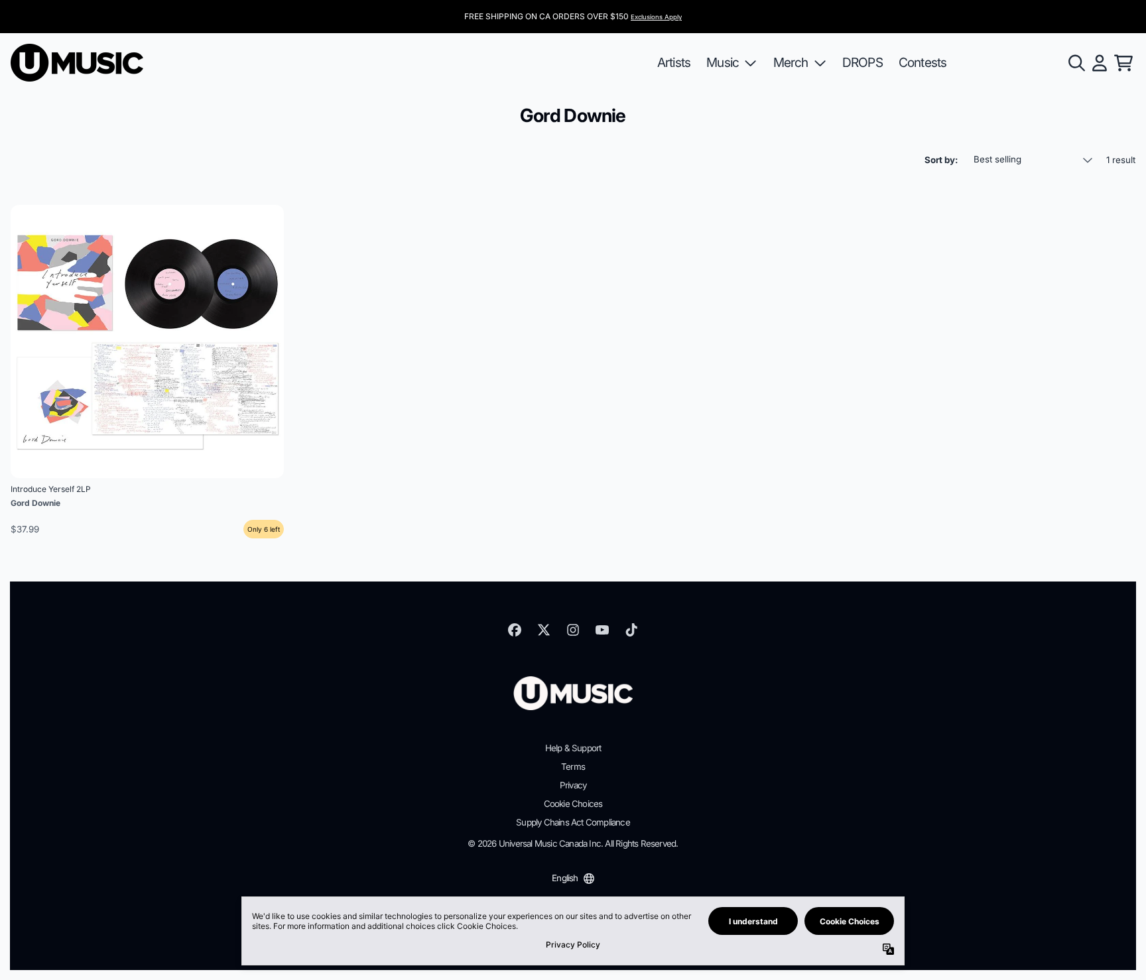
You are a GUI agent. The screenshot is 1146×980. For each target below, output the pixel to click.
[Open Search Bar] (1075, 63)
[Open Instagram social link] (573, 629)
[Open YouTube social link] (602, 629)
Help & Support (573, 748)
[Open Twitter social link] (543, 629)
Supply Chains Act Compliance (573, 822)
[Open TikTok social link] (631, 629)
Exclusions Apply (656, 17)
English (565, 878)
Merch (790, 62)
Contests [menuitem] (923, 62)
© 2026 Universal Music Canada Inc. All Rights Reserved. (573, 843)
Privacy (573, 785)
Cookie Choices (573, 803)
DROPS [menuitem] (862, 62)
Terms (573, 766)
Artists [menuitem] (673, 62)
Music (722, 62)
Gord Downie (35, 503)
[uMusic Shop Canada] (77, 63)
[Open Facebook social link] (514, 629)
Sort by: (941, 159)
